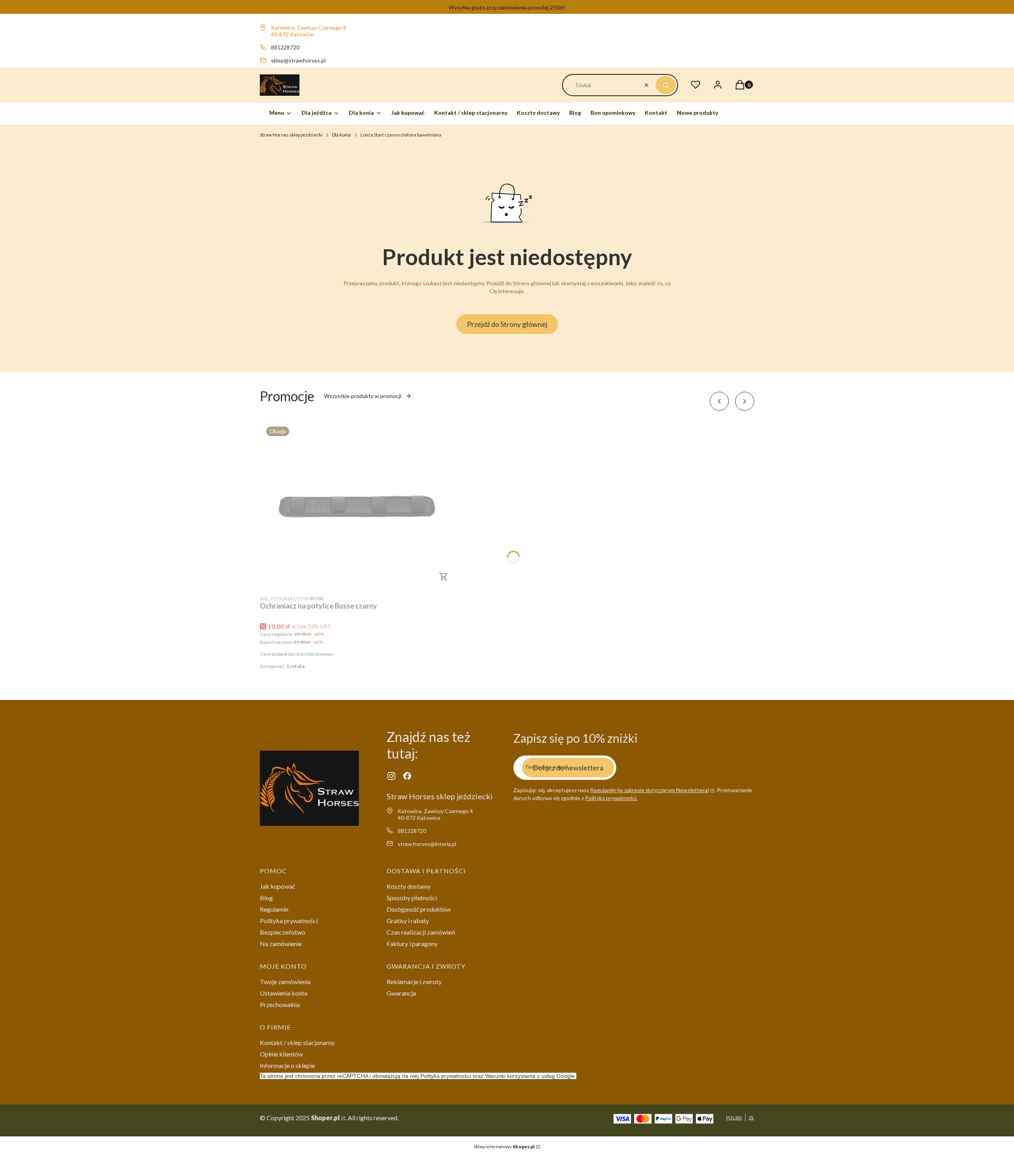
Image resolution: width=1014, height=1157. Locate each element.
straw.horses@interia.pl (427, 843)
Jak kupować (277, 886)
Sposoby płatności (412, 897)
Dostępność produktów (419, 909)
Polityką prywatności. (611, 798)
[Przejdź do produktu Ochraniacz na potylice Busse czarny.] (359, 505)
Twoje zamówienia (285, 981)
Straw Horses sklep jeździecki (291, 135)
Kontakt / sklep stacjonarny (297, 1042)
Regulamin (274, 909)
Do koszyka (444, 576)
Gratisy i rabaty (408, 920)
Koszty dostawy (409, 886)
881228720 (285, 47)
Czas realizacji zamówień (421, 932)
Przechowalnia (280, 1004)
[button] (666, 85)
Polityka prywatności (289, 920)
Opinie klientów (281, 1054)
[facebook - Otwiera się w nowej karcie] (407, 776)
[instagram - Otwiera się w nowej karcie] (391, 776)
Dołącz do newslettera (568, 767)
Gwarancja (401, 993)
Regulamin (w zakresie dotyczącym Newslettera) (649, 790)
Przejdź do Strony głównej (507, 324)
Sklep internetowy (504, 1146)
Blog (266, 897)
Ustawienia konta (283, 993)
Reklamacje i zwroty (414, 981)
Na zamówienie (281, 943)
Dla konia (341, 135)
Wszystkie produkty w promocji (362, 396)
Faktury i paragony (412, 943)
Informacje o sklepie (287, 1065)
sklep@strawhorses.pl (298, 60)
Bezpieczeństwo (282, 932)
